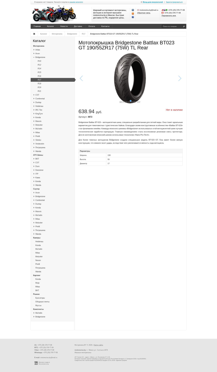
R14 (39, 68)
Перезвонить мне (169, 16)
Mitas (37, 132)
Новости (64, 26)
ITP (36, 174)
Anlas (37, 50)
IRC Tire (38, 110)
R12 (39, 65)
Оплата (91, 26)
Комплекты (38, 309)
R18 (39, 83)
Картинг (36, 275)
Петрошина (40, 147)
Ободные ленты (42, 302)
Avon (37, 53)
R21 (39, 91)
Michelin (38, 129)
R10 (39, 61)
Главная (37, 26)
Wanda (38, 151)
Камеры (36, 238)
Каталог (50, 26)
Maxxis (38, 121)
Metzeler (39, 125)
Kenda (38, 117)
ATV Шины (38, 155)
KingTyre (39, 114)
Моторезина (38, 46)
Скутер (36, 189)
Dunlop (38, 102)
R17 (39, 80)
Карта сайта (98, 345)
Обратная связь (143, 13)
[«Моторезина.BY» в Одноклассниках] (133, 14)
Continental (40, 99)
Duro (37, 166)
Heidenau (39, 106)
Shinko (38, 140)
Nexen (38, 260)
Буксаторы (40, 298)
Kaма (37, 177)
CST (37, 95)
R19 (39, 87)
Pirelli (37, 136)
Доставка (78, 26)
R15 (39, 72)
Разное (36, 294)
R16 (39, 76)
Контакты (105, 26)
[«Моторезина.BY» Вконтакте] (133, 10)
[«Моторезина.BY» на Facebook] (133, 17)
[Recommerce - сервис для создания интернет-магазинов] (36, 364)
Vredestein (39, 144)
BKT (37, 159)
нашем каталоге (76, 2)
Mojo (37, 283)
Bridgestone (40, 57)
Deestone (39, 170)
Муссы (38, 305)
